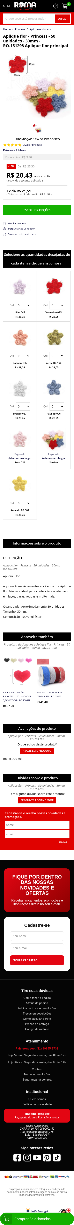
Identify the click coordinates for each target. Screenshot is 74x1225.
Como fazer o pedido (37, 997)
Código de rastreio (37, 1029)
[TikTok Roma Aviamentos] (57, 1157)
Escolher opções (37, 210)
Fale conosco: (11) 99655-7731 (37, 1048)
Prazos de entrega (37, 1023)
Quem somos (37, 1099)
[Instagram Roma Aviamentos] (27, 1157)
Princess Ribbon (14, 150)
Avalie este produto (37, 751)
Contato (37, 1069)
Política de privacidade (37, 1104)
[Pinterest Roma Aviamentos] (47, 1157)
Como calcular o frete (37, 1018)
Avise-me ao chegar (19, 458)
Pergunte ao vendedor (37, 800)
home (7, 29)
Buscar (62, 18)
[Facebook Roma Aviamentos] (17, 1157)
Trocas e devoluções (37, 1074)
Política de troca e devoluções (37, 1008)
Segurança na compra (37, 1079)
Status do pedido (37, 1003)
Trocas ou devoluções (37, 1013)
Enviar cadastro (25, 960)
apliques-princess (40, 29)
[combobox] (37, 18)
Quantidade (20, 305)
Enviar (63, 842)
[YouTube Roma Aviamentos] (37, 1157)
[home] (25, 6)
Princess (20, 29)
